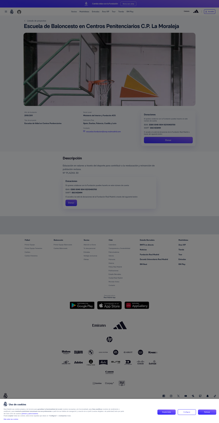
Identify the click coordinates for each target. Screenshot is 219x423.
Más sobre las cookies (11, 419)
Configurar (186, 412)
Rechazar (207, 412)
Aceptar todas (166, 412)
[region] (109, 411)
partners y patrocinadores (30, 413)
